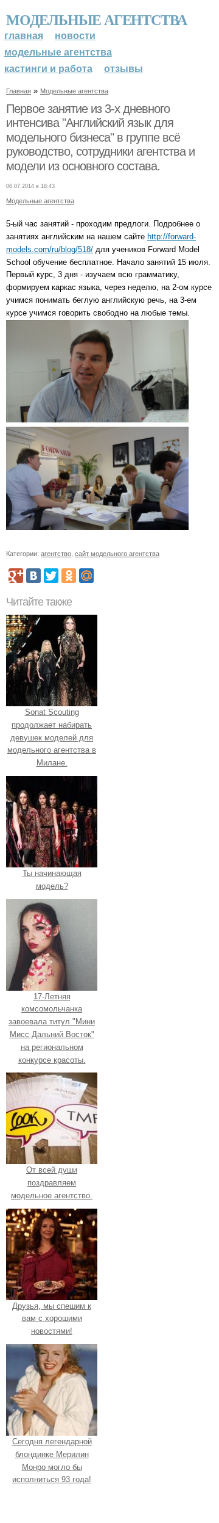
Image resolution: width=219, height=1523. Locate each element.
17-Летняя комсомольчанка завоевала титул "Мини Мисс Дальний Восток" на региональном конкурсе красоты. (52, 1028)
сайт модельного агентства (117, 553)
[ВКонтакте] (33, 575)
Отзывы (123, 68)
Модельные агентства (96, 19)
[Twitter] (51, 575)
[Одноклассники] (68, 575)
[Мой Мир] (86, 575)
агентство (56, 553)
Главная (23, 36)
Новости (75, 36)
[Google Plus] (16, 575)
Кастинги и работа (48, 68)
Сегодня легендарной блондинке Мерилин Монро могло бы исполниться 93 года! (52, 1460)
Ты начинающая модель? (52, 880)
